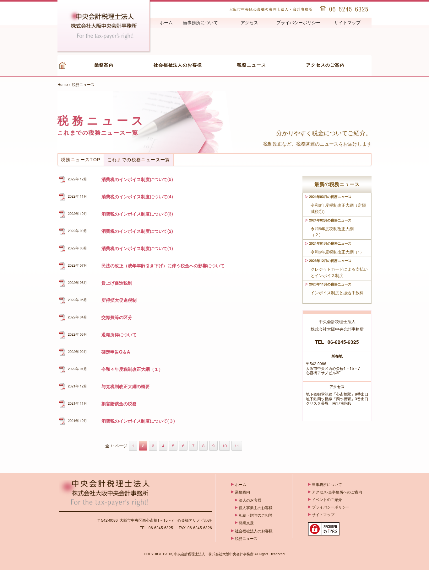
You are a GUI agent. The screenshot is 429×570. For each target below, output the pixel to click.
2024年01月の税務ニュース (330, 243)
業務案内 (104, 64)
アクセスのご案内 (325, 64)
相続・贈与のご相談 (256, 515)
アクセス (249, 22)
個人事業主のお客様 (256, 507)
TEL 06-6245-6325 (337, 341)
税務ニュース (251, 64)
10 (224, 446)
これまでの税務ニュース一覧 (138, 159)
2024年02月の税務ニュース (330, 220)
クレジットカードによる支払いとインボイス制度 (339, 272)
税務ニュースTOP (80, 159)
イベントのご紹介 (327, 499)
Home (62, 84)
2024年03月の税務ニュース (330, 196)
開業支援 (246, 522)
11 (237, 446)
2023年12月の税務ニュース (330, 260)
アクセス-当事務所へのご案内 (337, 491)
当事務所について (200, 22)
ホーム (166, 22)
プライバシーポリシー (298, 22)
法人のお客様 (250, 500)
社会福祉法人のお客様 (178, 64)
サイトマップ (347, 22)
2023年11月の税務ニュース (330, 284)
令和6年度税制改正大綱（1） (340, 252)
